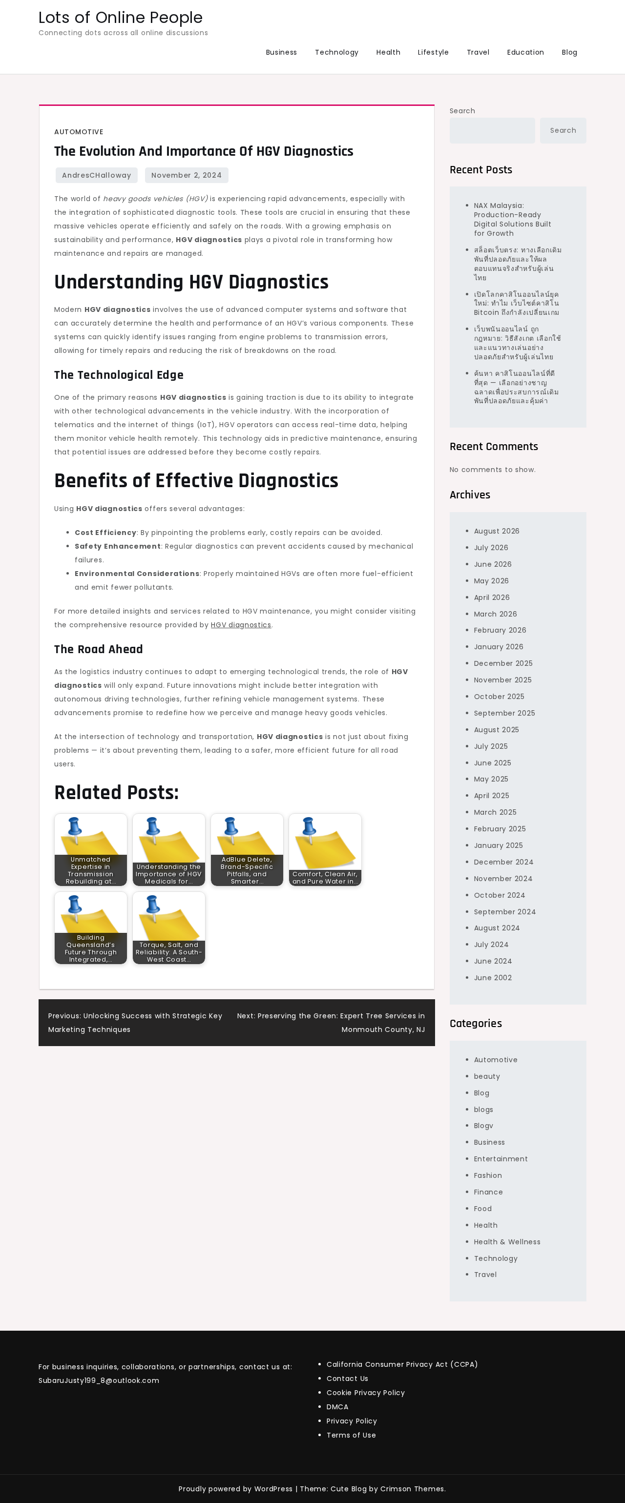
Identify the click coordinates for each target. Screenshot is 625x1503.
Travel (478, 52)
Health (388, 52)
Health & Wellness (507, 1242)
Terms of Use (351, 1435)
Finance (488, 1192)
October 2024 (500, 895)
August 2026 (497, 531)
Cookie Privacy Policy (366, 1393)
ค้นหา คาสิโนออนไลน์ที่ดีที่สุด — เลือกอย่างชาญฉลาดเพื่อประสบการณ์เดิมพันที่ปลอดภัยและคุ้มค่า (516, 387)
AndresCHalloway (96, 175)
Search (463, 111)
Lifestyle (433, 52)
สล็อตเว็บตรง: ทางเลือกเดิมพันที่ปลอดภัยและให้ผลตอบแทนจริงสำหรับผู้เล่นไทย (518, 264)
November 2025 (503, 680)
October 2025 (499, 696)
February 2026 (500, 630)
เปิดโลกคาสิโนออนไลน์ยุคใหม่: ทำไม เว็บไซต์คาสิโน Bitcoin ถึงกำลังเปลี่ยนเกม (517, 303)
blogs (484, 1109)
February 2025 (500, 829)
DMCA (338, 1407)
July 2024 (491, 944)
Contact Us (348, 1378)
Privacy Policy (352, 1421)
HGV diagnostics (241, 625)
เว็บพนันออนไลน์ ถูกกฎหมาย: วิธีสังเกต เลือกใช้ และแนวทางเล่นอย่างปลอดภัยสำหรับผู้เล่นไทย (518, 343)
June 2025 (493, 763)
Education (525, 52)
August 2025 (497, 730)
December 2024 (504, 862)
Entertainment (501, 1159)
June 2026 (493, 564)
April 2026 (492, 597)
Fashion (488, 1175)
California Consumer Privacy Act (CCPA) (403, 1364)
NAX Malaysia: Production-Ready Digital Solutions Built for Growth (513, 219)
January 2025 (498, 845)
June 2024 (493, 961)
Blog (570, 52)
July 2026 (491, 548)
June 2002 (493, 978)
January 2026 (499, 647)
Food (483, 1209)
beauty (487, 1076)
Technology (337, 52)
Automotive (78, 132)
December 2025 (503, 663)
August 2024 (497, 928)
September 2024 (505, 912)
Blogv (484, 1126)
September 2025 (505, 713)
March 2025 (495, 812)
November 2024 (503, 879)
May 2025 (491, 779)
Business (282, 52)
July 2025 (491, 746)
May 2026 (492, 581)
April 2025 (492, 796)
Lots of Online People (121, 17)
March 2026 (496, 614)
